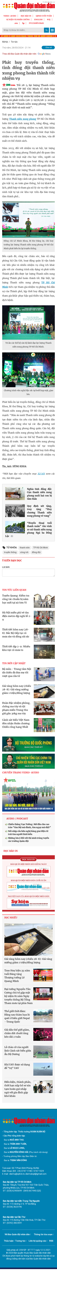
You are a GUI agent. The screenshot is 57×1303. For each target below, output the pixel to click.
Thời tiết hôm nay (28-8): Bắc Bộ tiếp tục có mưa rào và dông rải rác (15, 633)
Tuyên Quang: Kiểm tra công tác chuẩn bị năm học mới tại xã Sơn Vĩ (15, 599)
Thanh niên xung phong (22, 119)
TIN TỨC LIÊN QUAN (14, 589)
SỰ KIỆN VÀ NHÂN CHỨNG (18, 19)
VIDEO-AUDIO (10, 16)
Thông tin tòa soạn (43, 1234)
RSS (51, 1241)
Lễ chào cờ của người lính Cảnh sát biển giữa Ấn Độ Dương (17, 1051)
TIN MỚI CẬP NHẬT (13, 663)
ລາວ (16, 23)
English (38, 19)
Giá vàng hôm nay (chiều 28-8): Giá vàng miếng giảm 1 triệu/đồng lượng (16, 689)
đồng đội (36, 552)
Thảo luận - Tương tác (14, 1241)
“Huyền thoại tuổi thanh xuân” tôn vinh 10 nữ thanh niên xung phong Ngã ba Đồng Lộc (28, 530)
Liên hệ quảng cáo (37, 1241)
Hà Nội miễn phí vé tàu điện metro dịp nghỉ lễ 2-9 (16, 616)
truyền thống (10, 552)
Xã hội (5, 42)
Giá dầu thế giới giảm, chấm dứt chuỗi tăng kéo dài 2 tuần (17, 1033)
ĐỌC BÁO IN (26, 16)
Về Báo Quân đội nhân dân (17, 1234)
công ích (24, 552)
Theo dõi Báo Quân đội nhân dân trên (19, 53)
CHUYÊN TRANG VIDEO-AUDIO (20, 772)
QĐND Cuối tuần (44, 16)
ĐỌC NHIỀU (10, 917)
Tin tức (14, 42)
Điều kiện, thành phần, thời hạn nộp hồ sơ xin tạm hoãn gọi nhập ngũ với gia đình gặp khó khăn (17, 1088)
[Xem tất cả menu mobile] (52, 30)
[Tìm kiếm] (46, 30)
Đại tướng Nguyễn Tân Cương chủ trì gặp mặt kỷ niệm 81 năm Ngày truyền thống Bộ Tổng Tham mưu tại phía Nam (18, 996)
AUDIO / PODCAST (17, 818)
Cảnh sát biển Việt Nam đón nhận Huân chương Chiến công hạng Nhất (16, 723)
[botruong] (28, 744)
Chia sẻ (48, 47)
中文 (49, 19)
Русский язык (36, 23)
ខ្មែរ (23, 23)
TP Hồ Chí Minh (40, 547)
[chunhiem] (28, 761)
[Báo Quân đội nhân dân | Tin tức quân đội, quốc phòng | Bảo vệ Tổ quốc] (28, 6)
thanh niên (25, 547)
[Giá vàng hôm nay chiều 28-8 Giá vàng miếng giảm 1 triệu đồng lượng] (28, 940)
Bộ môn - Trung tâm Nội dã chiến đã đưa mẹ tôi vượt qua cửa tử (16, 672)
